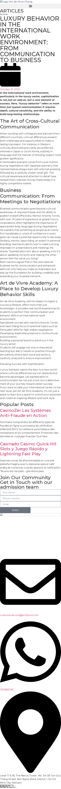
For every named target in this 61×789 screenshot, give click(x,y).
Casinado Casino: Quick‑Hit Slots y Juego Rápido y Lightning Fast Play (28, 448)
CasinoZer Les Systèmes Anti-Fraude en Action (25, 413)
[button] (30, 6)
